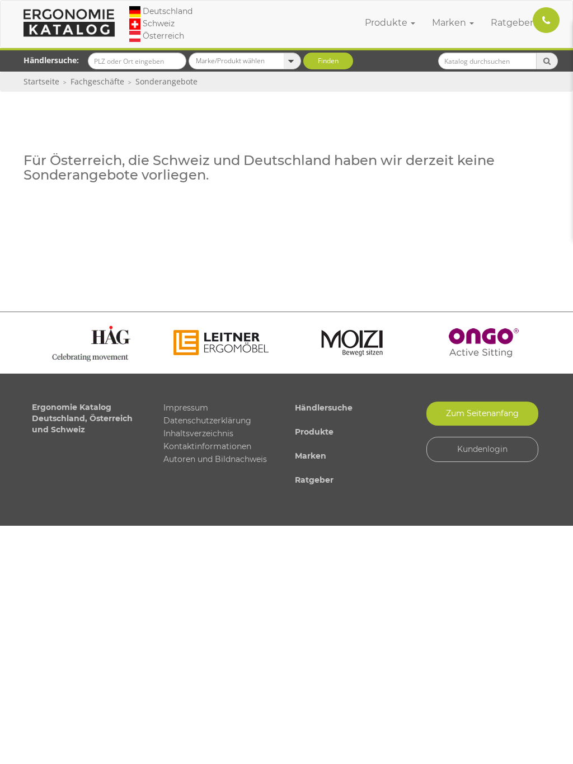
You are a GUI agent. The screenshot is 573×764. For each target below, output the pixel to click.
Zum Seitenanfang (482, 413)
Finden (328, 60)
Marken (450, 22)
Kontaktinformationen (207, 446)
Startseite (41, 81)
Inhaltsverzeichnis (198, 433)
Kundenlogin (482, 449)
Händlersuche (324, 408)
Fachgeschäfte (97, 81)
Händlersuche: (51, 60)
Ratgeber (513, 22)
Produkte (387, 22)
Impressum (185, 408)
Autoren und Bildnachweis (215, 459)
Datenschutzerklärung (207, 421)
